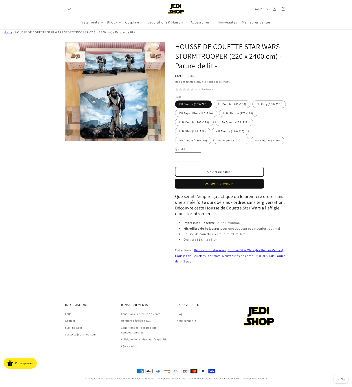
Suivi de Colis (73, 327)
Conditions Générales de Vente (140, 314)
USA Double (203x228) (194, 122)
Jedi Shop (99, 378)
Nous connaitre (186, 320)
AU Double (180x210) (193, 140)
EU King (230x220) (269, 104)
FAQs (68, 314)
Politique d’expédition (255, 378)
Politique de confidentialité (171, 378)
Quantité (180, 149)
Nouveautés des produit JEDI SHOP (248, 256)
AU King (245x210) (267, 140)
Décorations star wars (210, 250)
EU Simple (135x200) (193, 104)
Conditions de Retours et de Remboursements (139, 330)
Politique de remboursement (223, 378)
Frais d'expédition (185, 81)
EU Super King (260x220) (196, 113)
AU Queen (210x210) (231, 140)
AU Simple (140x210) (230, 131)
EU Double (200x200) (232, 104)
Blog (180, 314)
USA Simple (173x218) (238, 113)
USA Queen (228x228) (234, 122)
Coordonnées (197, 378)
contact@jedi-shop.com (80, 334)
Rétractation (129, 346)
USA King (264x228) (192, 131)
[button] (69, 8)
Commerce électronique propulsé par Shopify (129, 378)
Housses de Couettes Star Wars (198, 256)
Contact (70, 320)
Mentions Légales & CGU (136, 320)
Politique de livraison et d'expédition (145, 339)
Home (8, 32)
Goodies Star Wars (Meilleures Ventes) (255, 250)
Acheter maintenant (219, 183)
